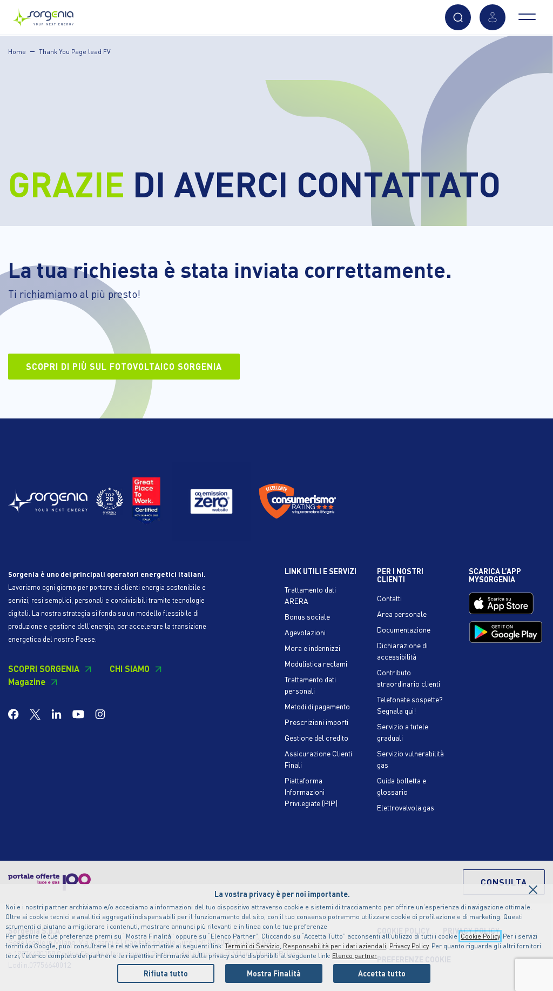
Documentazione (403, 629)
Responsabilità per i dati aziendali (334, 946)
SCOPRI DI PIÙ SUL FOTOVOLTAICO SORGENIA (124, 366)
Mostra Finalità (274, 973)
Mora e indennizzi (312, 648)
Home (17, 52)
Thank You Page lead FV (75, 52)
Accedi (492, 17)
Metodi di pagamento (317, 706)
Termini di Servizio (252, 946)
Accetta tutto (382, 973)
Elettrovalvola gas (405, 807)
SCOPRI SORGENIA (43, 668)
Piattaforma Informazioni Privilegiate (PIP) (311, 791)
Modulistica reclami (316, 663)
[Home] (43, 15)
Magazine (26, 681)
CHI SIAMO (130, 668)
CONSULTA (504, 882)
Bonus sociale (307, 616)
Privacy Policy (408, 946)
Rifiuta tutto (166, 973)
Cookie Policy (480, 936)
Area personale (402, 613)
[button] (458, 17)
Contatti (389, 598)
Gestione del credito (316, 737)
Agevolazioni (305, 632)
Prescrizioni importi (316, 722)
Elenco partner (354, 956)
